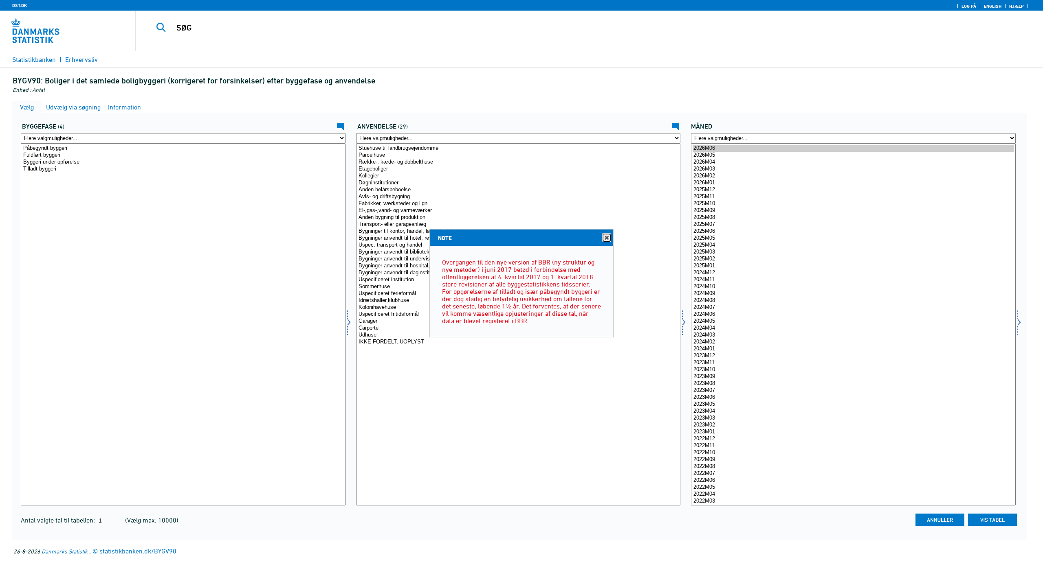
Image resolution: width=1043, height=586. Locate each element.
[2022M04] (853, 494)
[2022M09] (853, 459)
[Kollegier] (518, 176)
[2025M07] (853, 224)
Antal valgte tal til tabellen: (59, 520)
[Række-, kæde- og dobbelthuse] (518, 162)
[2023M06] (853, 397)
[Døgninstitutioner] (518, 182)
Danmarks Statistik (65, 551)
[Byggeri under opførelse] (183, 162)
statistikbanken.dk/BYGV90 (137, 551)
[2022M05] (853, 487)
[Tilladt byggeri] (183, 169)
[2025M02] (853, 259)
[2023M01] (853, 432)
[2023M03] (853, 418)
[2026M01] (853, 182)
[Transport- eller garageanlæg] (518, 224)
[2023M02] (853, 425)
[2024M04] (853, 328)
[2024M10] (853, 286)
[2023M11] (853, 362)
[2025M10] (853, 203)
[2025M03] (853, 252)
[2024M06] (853, 314)
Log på (969, 6)
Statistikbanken (34, 59)
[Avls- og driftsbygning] (518, 196)
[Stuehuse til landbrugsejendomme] (518, 148)
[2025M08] (853, 217)
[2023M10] (853, 369)
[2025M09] (853, 210)
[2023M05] (853, 404)
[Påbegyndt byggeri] (183, 148)
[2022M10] (853, 452)
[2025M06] (853, 231)
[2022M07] (853, 473)
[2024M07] (853, 307)
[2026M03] (853, 169)
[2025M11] (853, 196)
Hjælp (1016, 6)
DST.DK (19, 5)
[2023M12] (853, 355)
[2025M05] (853, 238)
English (992, 6)
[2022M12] (853, 438)
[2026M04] (853, 162)
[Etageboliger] (518, 169)
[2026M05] (853, 155)
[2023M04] (853, 411)
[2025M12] (853, 189)
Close (607, 238)
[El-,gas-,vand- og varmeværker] (518, 210)
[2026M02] (853, 176)
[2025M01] (853, 265)
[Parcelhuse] (518, 155)
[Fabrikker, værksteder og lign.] (518, 203)
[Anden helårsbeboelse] (518, 189)
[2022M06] (853, 480)
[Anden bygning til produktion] (518, 217)
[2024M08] (853, 300)
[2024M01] (853, 348)
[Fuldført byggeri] (183, 155)
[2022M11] (853, 445)
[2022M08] (853, 466)
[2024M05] (853, 321)
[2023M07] (853, 390)
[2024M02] (853, 342)
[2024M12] (853, 272)
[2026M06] (853, 148)
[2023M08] (853, 383)
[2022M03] (853, 501)
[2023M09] (853, 376)
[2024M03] (853, 335)
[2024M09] (853, 293)
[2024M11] (853, 279)
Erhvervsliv (81, 59)
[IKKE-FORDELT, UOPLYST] (518, 342)
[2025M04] (853, 245)
